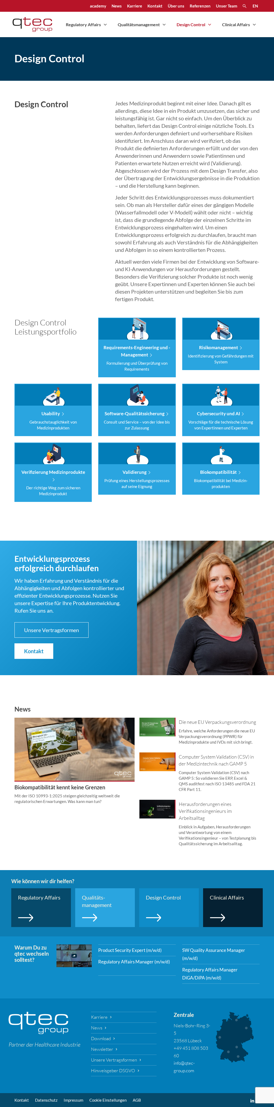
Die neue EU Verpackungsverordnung (217, 722)
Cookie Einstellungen (108, 1100)
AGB (137, 1100)
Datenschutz (46, 1100)
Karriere (99, 1017)
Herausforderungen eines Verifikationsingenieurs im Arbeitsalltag (205, 811)
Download (101, 1038)
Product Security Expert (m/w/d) (130, 950)
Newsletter (102, 1049)
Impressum (73, 1100)
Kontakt (21, 1100)
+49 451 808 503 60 (191, 1051)
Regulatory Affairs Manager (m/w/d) (134, 961)
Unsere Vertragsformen (114, 1060)
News (96, 1028)
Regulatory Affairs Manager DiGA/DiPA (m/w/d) (210, 974)
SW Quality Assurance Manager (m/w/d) (213, 954)
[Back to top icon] (248, 1096)
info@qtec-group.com (184, 1066)
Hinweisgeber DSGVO (113, 1070)
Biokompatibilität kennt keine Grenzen (59, 787)
